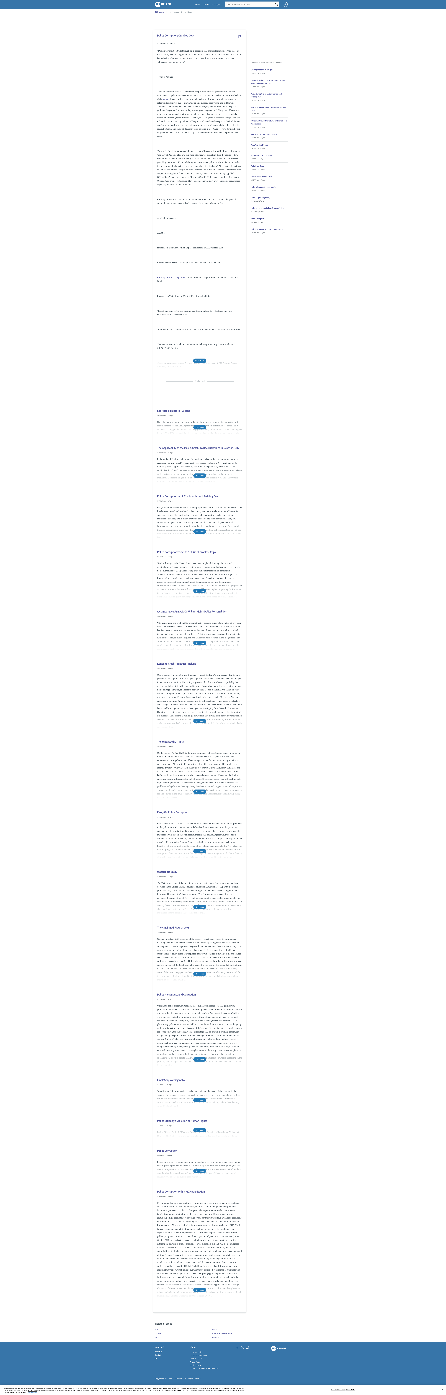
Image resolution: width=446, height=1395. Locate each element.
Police (214, 1329)
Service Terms (195, 1365)
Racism (157, 1337)
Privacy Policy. (32, 1393)
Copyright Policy (196, 1352)
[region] (223, 1390)
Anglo (157, 1329)
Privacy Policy (195, 1362)
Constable (215, 1337)
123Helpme (159, 12)
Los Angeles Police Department (172, 277)
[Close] (442, 1389)
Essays (197, 4)
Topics (206, 4)
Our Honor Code (196, 1358)
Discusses (158, 1333)
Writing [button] (215, 4)
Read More (200, 427)
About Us (158, 1352)
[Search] (276, 5)
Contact (158, 1355)
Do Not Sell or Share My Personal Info (343, 1390)
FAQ (156, 1358)
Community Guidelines (198, 1355)
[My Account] (286, 4)
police (165, 99)
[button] (239, 37)
